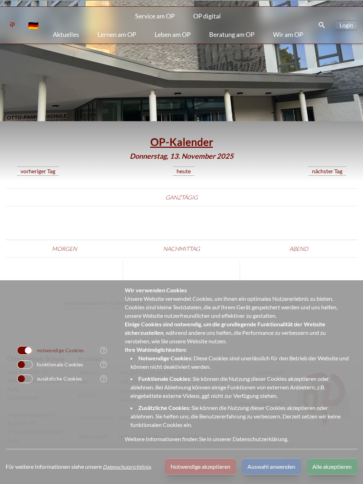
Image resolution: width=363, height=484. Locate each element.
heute (184, 171)
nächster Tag (327, 171)
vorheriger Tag (38, 171)
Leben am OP (173, 34)
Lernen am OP (116, 34)
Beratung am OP (232, 34)
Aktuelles (66, 34)
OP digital (207, 16)
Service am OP (155, 16)
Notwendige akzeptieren (200, 466)
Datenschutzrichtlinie (127, 467)
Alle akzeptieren (332, 466)
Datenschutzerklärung (260, 438)
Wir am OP (288, 34)
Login (346, 25)
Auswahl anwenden (271, 466)
